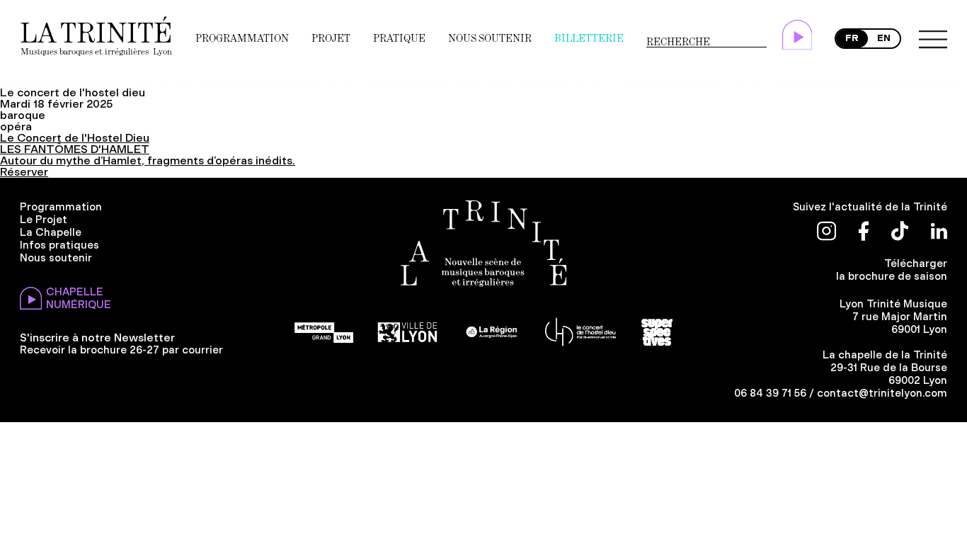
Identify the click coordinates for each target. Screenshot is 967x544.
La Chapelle (50, 232)
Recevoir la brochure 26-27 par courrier (121, 350)
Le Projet (43, 219)
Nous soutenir (490, 38)
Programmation (242, 38)
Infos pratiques (59, 245)
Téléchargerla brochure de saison (891, 270)
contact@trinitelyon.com (882, 393)
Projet (330, 38)
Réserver (24, 171)
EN (884, 38)
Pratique (399, 38)
